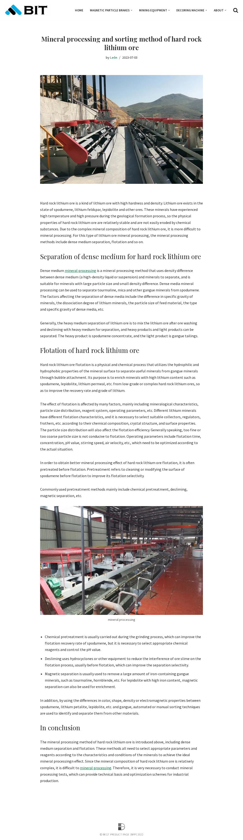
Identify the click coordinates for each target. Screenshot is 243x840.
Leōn (113, 57)
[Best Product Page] (27, 10)
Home (79, 10)
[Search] (235, 10)
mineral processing (80, 270)
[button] (131, 10)
